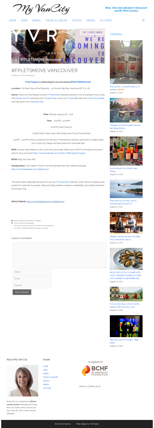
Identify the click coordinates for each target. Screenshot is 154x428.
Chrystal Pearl (51, 98)
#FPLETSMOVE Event (80, 82)
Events (16, 221)
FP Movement (53, 95)
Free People (32, 82)
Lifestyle (38, 221)
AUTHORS (106, 20)
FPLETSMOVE (19, 223)
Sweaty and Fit (22, 98)
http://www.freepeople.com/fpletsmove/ (30, 169)
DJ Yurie (69, 98)
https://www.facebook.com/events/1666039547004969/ (59, 153)
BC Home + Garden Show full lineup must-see (31, 228)
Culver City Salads (96, 98)
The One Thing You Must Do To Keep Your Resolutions (34, 225)
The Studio (94, 424)
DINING (36, 20)
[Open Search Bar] (143, 20)
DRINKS (90, 20)
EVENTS (77, 20)
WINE (24, 20)
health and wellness (26, 221)
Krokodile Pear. (36, 102)
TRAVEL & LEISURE (56, 20)
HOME (12, 20)
